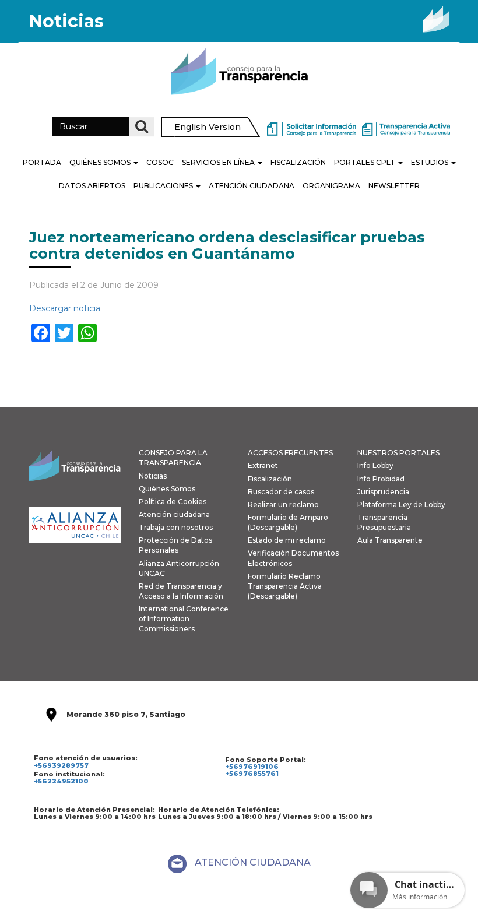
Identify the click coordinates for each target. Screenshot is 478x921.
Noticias (153, 476)
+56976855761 (252, 773)
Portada (42, 162)
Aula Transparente (390, 540)
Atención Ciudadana (251, 185)
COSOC (160, 162)
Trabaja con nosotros (176, 527)
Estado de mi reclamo (287, 540)
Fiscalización (298, 162)
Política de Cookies (172, 501)
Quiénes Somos (100, 162)
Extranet (263, 465)
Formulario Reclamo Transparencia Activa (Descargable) (285, 586)
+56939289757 (61, 765)
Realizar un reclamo (283, 504)
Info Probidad (381, 478)
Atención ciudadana (174, 514)
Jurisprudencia (383, 491)
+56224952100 (61, 781)
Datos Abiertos (92, 185)
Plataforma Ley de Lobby (401, 504)
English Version (207, 127)
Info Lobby (375, 465)
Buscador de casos (281, 491)
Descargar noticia (64, 308)
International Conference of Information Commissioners (184, 618)
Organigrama (331, 185)
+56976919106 (252, 766)
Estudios (430, 162)
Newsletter (394, 185)
